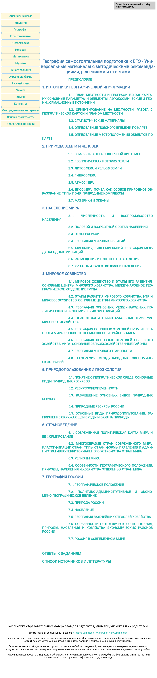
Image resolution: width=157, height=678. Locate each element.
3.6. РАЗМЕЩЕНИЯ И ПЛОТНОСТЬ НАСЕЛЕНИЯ (103, 259)
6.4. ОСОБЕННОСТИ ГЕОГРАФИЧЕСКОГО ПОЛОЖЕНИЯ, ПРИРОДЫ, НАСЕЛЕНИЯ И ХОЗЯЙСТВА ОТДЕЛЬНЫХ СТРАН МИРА (97, 467)
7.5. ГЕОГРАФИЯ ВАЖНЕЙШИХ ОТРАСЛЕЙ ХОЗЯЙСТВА (109, 517)
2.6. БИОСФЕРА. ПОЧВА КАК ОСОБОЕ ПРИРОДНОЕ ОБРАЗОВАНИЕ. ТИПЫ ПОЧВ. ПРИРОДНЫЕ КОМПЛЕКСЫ (97, 191)
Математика (20, 56)
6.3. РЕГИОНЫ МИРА (84, 458)
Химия (20, 96)
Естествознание (20, 36)
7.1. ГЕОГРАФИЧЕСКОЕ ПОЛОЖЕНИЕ (96, 485)
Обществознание (21, 70)
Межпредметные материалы (20, 110)
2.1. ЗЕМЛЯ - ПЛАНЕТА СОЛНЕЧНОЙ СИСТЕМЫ (104, 154)
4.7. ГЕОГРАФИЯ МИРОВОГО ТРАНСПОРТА (100, 351)
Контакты (20, 103)
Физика (20, 90)
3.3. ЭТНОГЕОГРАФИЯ (84, 234)
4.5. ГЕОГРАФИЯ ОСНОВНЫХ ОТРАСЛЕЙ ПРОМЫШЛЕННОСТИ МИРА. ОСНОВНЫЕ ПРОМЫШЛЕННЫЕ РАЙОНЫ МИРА (97, 331)
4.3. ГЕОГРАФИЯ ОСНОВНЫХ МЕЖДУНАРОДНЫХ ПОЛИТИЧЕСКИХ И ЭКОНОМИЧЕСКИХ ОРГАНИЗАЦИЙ (97, 309)
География (20, 29)
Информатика (20, 43)
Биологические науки (20, 123)
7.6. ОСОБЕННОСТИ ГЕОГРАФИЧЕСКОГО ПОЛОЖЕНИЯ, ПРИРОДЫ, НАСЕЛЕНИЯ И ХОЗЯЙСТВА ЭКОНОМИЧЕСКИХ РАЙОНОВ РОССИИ (97, 527)
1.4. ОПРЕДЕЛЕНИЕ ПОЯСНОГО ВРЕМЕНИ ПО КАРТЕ (107, 128)
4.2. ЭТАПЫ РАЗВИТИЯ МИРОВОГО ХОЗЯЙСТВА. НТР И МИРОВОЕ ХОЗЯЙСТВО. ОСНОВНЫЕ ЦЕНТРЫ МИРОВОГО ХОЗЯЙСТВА (97, 298)
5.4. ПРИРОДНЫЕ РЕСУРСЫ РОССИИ (96, 406)
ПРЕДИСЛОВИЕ (80, 79)
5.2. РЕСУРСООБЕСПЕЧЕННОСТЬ (93, 388)
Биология (21, 22)
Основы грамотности (20, 117)
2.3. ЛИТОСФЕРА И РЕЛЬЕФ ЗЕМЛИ (95, 168)
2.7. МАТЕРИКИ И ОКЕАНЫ (88, 200)
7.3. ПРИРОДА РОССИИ (86, 503)
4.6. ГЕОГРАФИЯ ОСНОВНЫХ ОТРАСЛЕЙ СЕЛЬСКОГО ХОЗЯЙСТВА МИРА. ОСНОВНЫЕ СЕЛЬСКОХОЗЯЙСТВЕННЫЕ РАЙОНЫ (97, 342)
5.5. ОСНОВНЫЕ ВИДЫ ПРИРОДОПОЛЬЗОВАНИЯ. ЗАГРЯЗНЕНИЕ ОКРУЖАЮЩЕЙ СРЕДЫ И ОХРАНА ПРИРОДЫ (97, 415)
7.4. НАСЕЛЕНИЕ (81, 510)
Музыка (20, 63)
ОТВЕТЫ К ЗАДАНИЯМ (61, 553)
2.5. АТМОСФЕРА (81, 182)
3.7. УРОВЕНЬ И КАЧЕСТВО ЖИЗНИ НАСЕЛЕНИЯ (105, 266)
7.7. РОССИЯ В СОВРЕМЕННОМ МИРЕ (96, 539)
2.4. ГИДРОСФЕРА (82, 175)
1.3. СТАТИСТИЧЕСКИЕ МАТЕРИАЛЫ (96, 120)
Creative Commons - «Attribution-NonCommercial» (100, 632)
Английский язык (20, 16)
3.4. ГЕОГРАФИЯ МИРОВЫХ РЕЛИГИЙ (96, 241)
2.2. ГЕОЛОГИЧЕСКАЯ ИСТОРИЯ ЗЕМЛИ (98, 161)
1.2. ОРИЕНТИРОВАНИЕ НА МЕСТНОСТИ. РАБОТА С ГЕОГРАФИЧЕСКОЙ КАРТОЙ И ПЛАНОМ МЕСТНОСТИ (97, 111)
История (20, 49)
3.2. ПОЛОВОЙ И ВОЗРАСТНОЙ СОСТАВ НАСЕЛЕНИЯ (108, 227)
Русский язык (20, 83)
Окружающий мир (20, 76)
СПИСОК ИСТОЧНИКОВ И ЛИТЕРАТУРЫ (76, 561)
